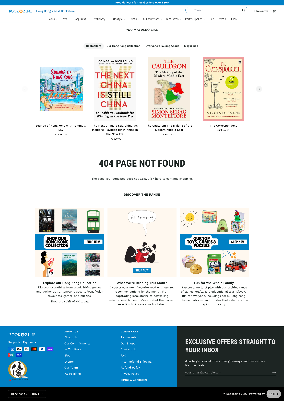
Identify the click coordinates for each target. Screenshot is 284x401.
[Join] (271, 372)
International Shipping (136, 361)
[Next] (259, 89)
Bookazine (233, 393)
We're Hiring (72, 373)
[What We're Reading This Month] (142, 242)
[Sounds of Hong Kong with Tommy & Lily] (60, 89)
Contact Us (128, 349)
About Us (70, 337)
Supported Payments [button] (22, 342)
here (158, 178)
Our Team (71, 367)
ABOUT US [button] (71, 331)
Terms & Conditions (134, 379)
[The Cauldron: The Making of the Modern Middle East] (169, 89)
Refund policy (130, 367)
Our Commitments (77, 343)
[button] (34, 330)
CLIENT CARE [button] (129, 331)
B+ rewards (128, 337)
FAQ (123, 355)
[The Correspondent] (223, 89)
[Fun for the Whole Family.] (214, 242)
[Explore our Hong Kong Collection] (69, 242)
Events (69, 361)
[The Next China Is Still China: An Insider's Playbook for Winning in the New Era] (114, 89)
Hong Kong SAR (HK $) (25, 393)
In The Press (72, 349)
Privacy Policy (130, 373)
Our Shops (128, 343)
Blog (67, 355)
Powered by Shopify (262, 393)
